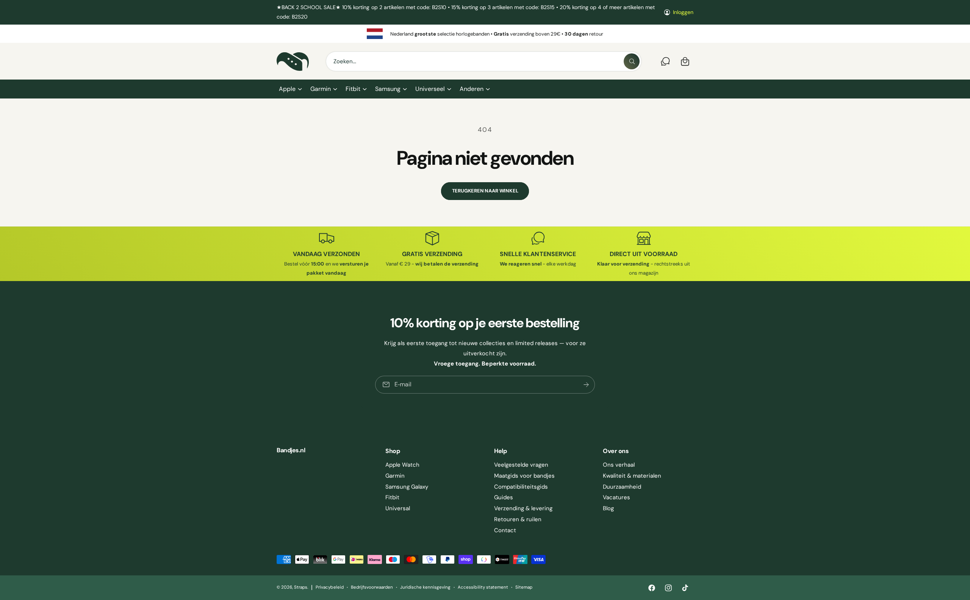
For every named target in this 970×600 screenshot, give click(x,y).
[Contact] (665, 61)
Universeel (429, 89)
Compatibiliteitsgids (521, 487)
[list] (485, 33)
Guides (503, 497)
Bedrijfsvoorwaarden (372, 587)
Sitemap (523, 587)
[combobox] (483, 61)
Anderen (471, 89)
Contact (505, 530)
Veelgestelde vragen (521, 465)
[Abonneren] (586, 385)
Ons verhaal (619, 465)
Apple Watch (402, 465)
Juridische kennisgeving (425, 587)
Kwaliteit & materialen (632, 476)
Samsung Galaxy (406, 487)
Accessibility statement (483, 587)
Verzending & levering (523, 508)
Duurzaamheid (622, 487)
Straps (300, 587)
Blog (608, 508)
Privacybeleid (329, 587)
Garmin (320, 89)
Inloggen (683, 12)
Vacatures (616, 497)
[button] (290, 89)
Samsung (388, 89)
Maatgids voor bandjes (524, 476)
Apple (287, 89)
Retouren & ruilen (517, 519)
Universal (397, 508)
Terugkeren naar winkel (485, 191)
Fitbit (353, 89)
